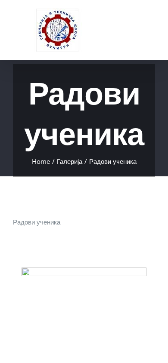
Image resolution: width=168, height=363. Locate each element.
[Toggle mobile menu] (151, 20)
